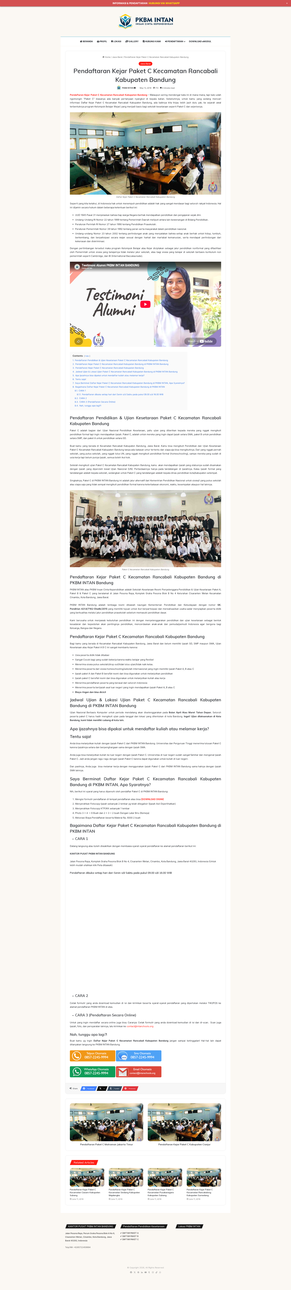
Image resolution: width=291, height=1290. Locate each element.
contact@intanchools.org (140, 1026)
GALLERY (133, 41)
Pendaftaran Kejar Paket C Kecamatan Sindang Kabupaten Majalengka (124, 1192)
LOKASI (117, 41)
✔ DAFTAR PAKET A (129, 1233)
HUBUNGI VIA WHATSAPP (164, 3)
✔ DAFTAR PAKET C (129, 1239)
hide (87, 356)
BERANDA (87, 41)
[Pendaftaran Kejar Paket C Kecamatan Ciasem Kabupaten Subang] (87, 1177)
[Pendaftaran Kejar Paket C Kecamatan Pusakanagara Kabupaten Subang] (165, 1177)
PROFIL (103, 41)
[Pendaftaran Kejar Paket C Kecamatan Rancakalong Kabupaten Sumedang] (204, 1177)
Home (107, 57)
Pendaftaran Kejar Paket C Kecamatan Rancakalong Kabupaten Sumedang (200, 1192)
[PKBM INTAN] (145, 21)
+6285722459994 (82, 1247)
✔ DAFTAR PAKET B (129, 1236)
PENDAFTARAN (175, 41)
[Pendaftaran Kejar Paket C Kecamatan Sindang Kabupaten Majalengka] (126, 1177)
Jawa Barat (117, 57)
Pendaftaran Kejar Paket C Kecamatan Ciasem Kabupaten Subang (85, 1192)
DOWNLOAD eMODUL (200, 41)
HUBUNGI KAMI (153, 41)
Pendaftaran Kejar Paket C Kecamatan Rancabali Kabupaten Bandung (108, 94)
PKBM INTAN (127, 88)
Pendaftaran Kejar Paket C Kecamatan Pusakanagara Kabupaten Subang (161, 1192)
